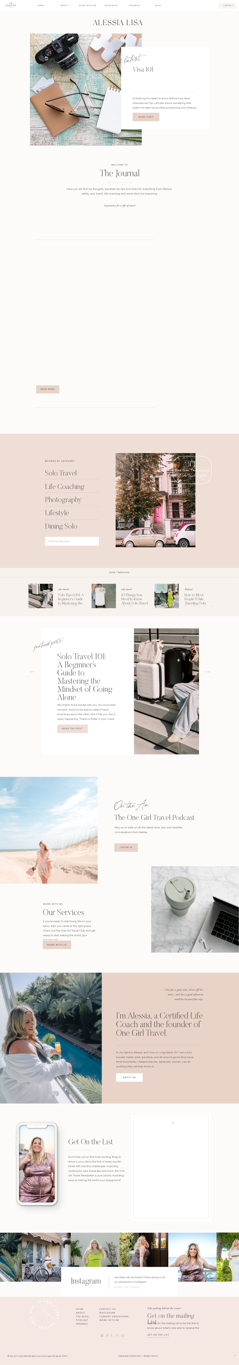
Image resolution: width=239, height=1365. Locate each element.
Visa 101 (143, 70)
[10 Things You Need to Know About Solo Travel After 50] (104, 596)
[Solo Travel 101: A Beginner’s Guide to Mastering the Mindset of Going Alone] (40, 596)
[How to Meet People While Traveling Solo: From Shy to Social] (166, 596)
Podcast (189, 589)
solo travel (63, 589)
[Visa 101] (86, 90)
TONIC (64, 1356)
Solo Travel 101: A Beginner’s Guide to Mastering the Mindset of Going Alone (71, 603)
